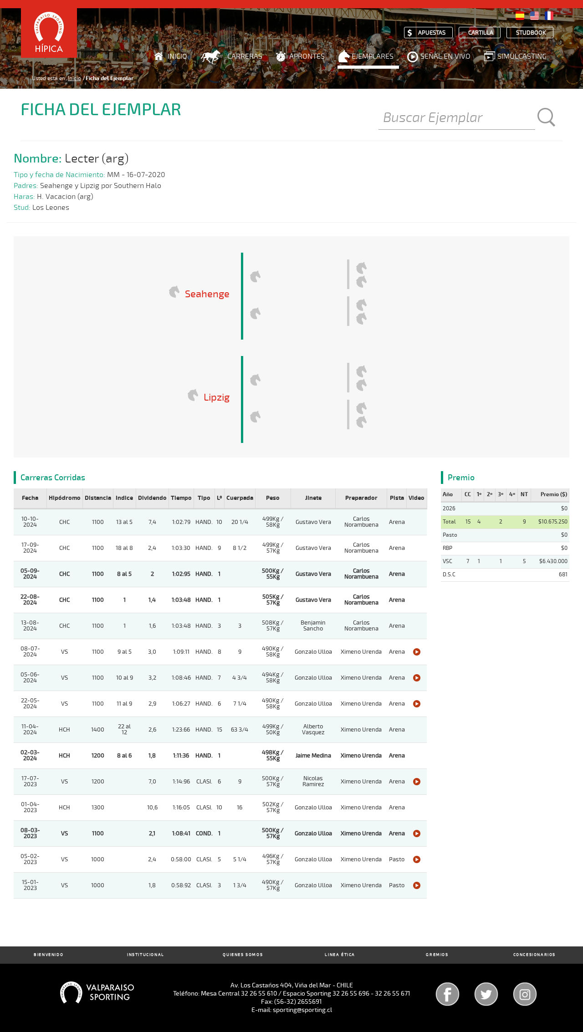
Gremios (437, 954)
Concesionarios (534, 954)
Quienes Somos (243, 954)
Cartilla (480, 33)
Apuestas (431, 33)
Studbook (531, 33)
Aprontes (307, 56)
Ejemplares (373, 56)
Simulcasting (522, 56)
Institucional (145, 954)
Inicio (177, 56)
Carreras (244, 56)
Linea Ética (340, 954)
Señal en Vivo (445, 56)
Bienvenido (48, 954)
